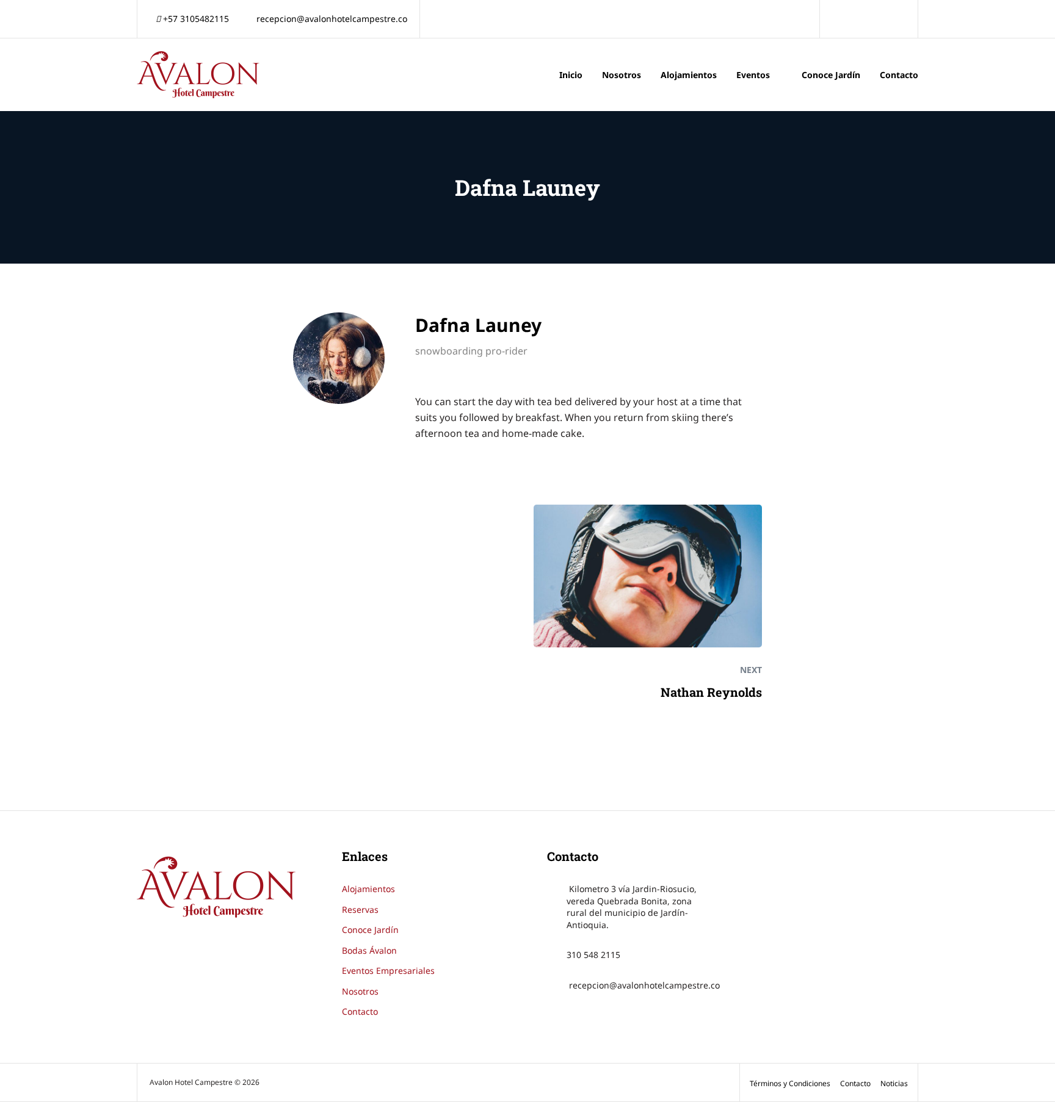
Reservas (360, 909)
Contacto (899, 75)
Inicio (570, 75)
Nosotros (621, 75)
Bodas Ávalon (369, 950)
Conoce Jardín (831, 75)
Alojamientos (689, 75)
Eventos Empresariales (388, 970)
